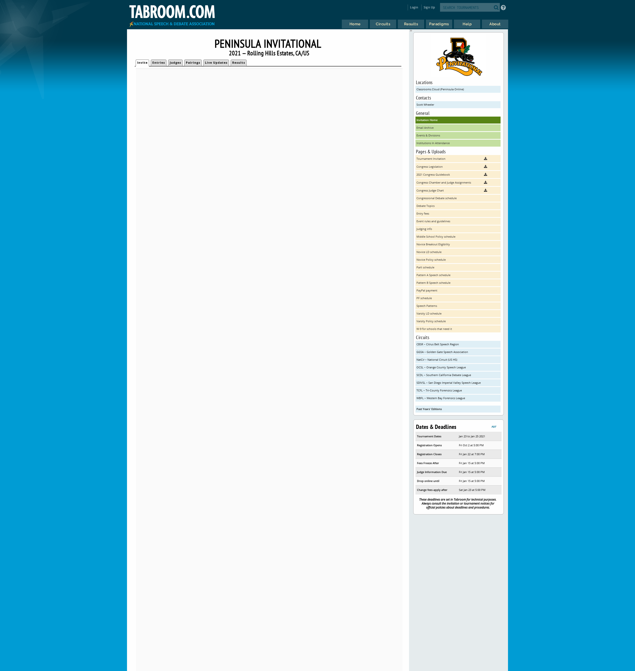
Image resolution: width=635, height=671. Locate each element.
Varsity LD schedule (429, 313)
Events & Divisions (428, 135)
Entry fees (422, 213)
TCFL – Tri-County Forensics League (439, 390)
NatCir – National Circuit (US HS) (436, 359)
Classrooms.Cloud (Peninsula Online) (440, 89)
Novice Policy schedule (431, 259)
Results (238, 63)
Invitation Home (427, 120)
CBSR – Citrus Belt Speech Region (437, 344)
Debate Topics (425, 206)
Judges (175, 63)
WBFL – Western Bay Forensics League (440, 398)
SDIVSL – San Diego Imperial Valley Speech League (448, 382)
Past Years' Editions (429, 409)
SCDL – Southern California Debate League (443, 375)
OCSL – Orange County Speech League (441, 367)
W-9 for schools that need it (434, 329)
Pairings (193, 63)
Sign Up (429, 7)
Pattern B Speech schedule (433, 283)
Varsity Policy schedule (431, 321)
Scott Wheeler (425, 104)
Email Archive (425, 127)
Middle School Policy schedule (435, 236)
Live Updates (216, 63)
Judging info (424, 229)
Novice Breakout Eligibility (433, 244)
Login (414, 7)
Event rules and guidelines (433, 221)
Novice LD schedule (429, 252)
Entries (158, 63)
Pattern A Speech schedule (433, 275)
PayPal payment (426, 290)
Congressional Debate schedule (436, 198)
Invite (142, 63)
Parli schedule (425, 267)
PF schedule (424, 298)
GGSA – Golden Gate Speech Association (442, 352)
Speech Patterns (426, 306)
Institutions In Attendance (433, 143)
